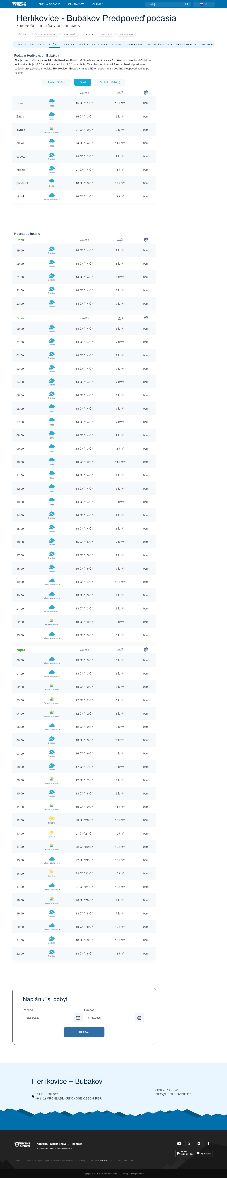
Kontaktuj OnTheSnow (51, 1144)
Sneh (41, 44)
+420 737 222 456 (168, 1090)
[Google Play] (184, 1153)
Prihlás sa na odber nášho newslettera (54, 1148)
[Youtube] (179, 1143)
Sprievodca (26, 44)
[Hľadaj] (187, 4)
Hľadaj (84, 1032)
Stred (82, 82)
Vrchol (110, 82)
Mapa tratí (136, 44)
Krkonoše (70, 34)
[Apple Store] (204, 1153)
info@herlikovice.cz (173, 1094)
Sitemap (81, 1160)
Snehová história (160, 44)
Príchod (28, 1010)
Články (97, 4)
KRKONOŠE (25, 26)
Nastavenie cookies (126, 1160)
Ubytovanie (208, 44)
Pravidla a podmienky (63, 1160)
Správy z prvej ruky (93, 44)
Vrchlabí (106, 34)
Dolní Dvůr (126, 34)
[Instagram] (199, 1143)
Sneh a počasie (49, 4)
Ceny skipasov (186, 44)
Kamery (69, 44)
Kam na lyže (76, 4)
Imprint (17, 1160)
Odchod (89, 1010)
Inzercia (77, 1144)
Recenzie (118, 44)
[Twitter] (189, 1143)
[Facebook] (208, 1143)
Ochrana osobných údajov (37, 1160)
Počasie (54, 44)
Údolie (56, 82)
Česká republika (46, 34)
